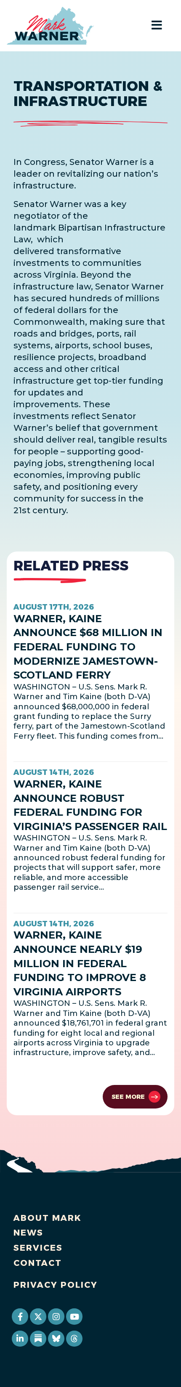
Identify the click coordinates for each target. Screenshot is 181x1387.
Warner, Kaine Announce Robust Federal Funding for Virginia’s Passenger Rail (90, 805)
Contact (37, 1263)
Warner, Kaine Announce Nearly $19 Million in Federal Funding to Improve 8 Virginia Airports (79, 963)
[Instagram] (56, 1316)
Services (38, 1247)
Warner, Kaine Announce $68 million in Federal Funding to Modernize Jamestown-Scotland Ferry (87, 647)
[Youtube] (74, 1316)
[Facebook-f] (20, 1316)
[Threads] (74, 1339)
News (28, 1232)
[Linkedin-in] (20, 1339)
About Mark (47, 1218)
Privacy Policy (55, 1284)
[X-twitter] (38, 1316)
